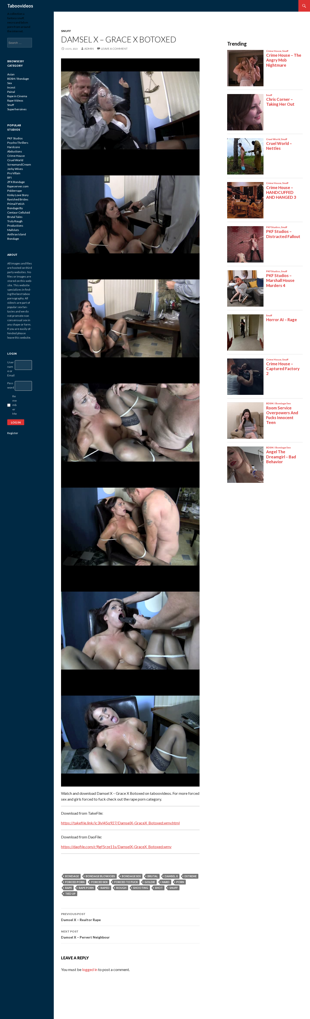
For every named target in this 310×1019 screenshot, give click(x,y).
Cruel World (15, 160)
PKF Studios (15, 138)
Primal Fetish (15, 204)
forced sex (99, 882)
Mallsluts (13, 230)
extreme (191, 876)
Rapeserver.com (18, 186)
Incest (11, 87)
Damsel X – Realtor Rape (81, 917)
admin (89, 48)
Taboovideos (20, 5)
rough (121, 887)
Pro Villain (13, 173)
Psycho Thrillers (17, 142)
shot (159, 887)
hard (166, 882)
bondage (72, 876)
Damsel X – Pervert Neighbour (85, 934)
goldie (150, 882)
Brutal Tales (15, 217)
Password (10, 385)
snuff (174, 887)
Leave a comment (114, 48)
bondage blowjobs (100, 876)
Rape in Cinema (17, 96)
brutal (152, 876)
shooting (140, 887)
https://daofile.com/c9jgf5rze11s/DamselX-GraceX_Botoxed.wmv (116, 846)
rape (68, 887)
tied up (70, 893)
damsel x (171, 876)
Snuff (66, 31)
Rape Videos (15, 100)
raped (105, 887)
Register (12, 433)
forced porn (75, 882)
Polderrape (14, 190)
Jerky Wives (15, 169)
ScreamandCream (19, 164)
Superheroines (17, 109)
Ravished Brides (17, 199)
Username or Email (11, 368)
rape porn (86, 887)
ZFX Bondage (16, 182)
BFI (9, 177)
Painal (11, 92)
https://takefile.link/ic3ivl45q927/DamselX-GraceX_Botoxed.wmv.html (120, 822)
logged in (89, 969)
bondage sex (131, 876)
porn (180, 882)
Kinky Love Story (18, 195)
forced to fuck (126, 882)
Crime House (16, 156)
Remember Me (14, 404)
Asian (11, 74)
